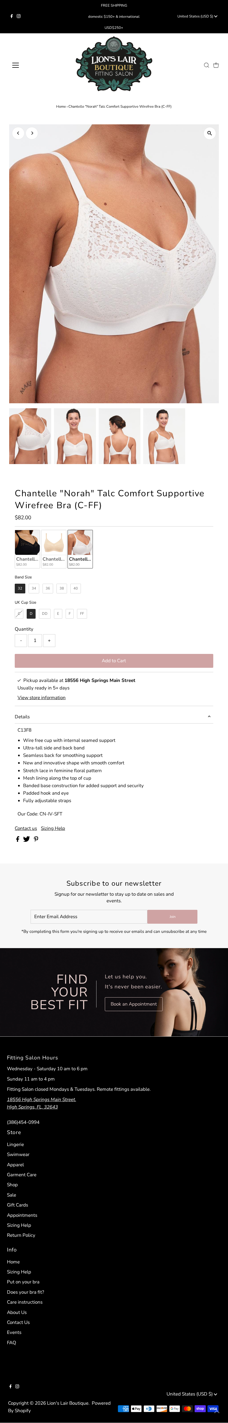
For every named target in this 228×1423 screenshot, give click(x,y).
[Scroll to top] (216, 1411)
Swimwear (18, 1154)
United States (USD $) (195, 16)
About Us (17, 1312)
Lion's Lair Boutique (67, 1403)
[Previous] (18, 133)
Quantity (24, 629)
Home (61, 106)
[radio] (27, 549)
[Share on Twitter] (27, 840)
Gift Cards (17, 1205)
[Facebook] (11, 16)
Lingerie (15, 1144)
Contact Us (18, 1322)
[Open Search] (206, 65)
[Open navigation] (34, 65)
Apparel (15, 1165)
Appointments (22, 1215)
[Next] (32, 133)
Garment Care (21, 1175)
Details (22, 717)
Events (14, 1332)
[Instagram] (18, 16)
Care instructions (25, 1302)
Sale (11, 1195)
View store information (42, 697)
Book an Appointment (134, 1004)
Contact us (26, 828)
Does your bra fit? (25, 1292)
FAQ (11, 1342)
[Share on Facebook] (18, 840)
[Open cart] (216, 65)
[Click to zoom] (210, 133)
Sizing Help (53, 828)
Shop (12, 1185)
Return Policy (21, 1235)
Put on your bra (23, 1282)
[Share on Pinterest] (36, 840)
